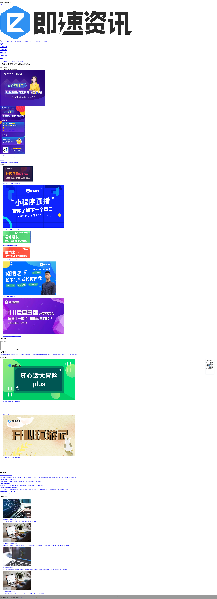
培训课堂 (3, 53)
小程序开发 (3, 47)
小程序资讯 (3, 55)
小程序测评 (3, 50)
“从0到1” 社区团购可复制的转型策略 (15, 61)
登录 (1, 4)
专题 (1, 58)
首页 (1, 44)
